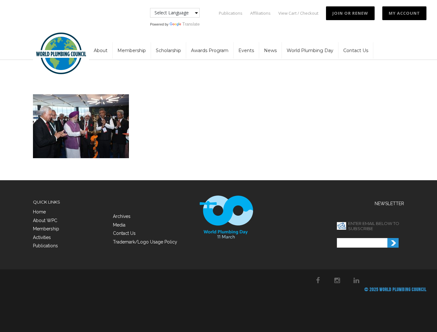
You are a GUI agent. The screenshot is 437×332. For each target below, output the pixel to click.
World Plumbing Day (310, 50)
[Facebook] (318, 280)
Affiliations (260, 13)
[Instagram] (337, 280)
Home (39, 211)
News (270, 50)
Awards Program (209, 50)
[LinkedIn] (356, 280)
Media (119, 225)
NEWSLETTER (389, 203)
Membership (131, 50)
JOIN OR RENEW (350, 13)
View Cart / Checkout (298, 13)
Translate (191, 24)
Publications (230, 13)
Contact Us (355, 50)
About (100, 50)
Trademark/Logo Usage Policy (145, 241)
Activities (42, 237)
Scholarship (168, 50)
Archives (122, 216)
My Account (404, 13)
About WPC (45, 220)
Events (246, 50)
